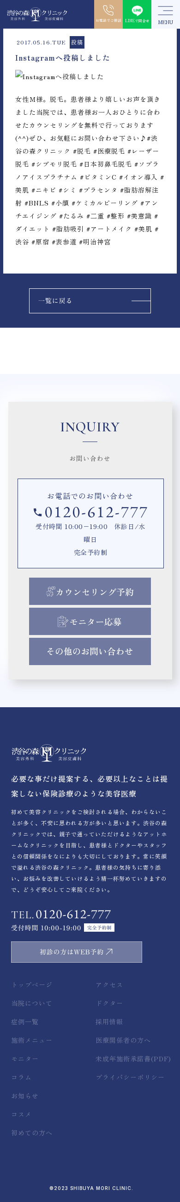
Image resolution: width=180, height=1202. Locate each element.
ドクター (109, 1003)
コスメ (21, 1114)
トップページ (32, 984)
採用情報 (109, 1021)
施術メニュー (32, 1040)
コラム (21, 1077)
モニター (25, 1058)
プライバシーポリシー (130, 1077)
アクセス (109, 984)
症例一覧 (25, 1021)
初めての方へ (32, 1132)
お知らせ (25, 1095)
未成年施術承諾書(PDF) (133, 1058)
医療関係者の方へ (123, 1040)
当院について (32, 1003)
